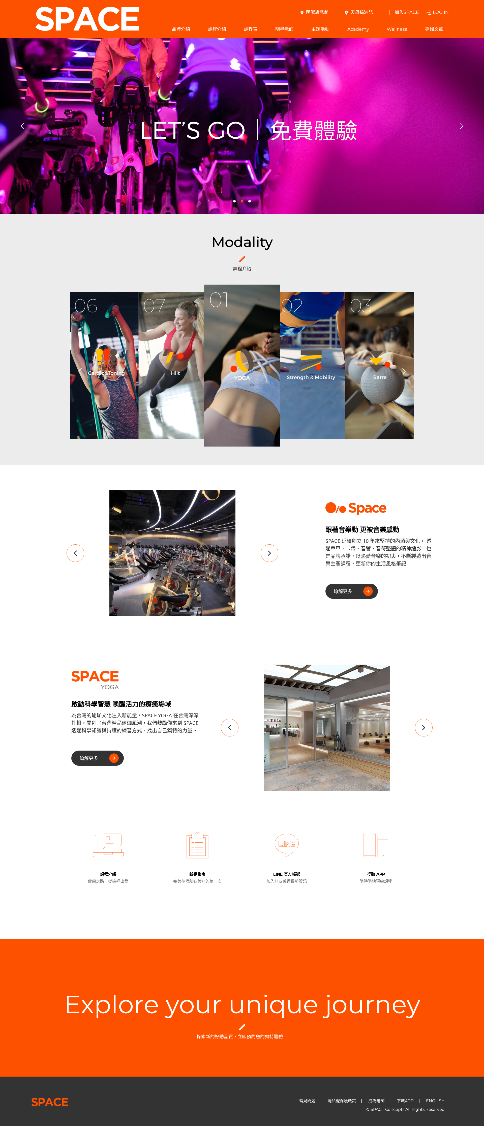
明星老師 (284, 29)
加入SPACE (407, 12)
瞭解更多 (343, 591)
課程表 (250, 29)
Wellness (397, 29)
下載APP (405, 1101)
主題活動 (320, 29)
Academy (358, 29)
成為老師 (376, 1101)
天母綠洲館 (361, 12)
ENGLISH (435, 1101)
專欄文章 (434, 29)
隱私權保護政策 (342, 1101)
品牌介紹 (181, 29)
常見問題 (307, 1101)
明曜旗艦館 (317, 12)
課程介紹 (217, 29)
